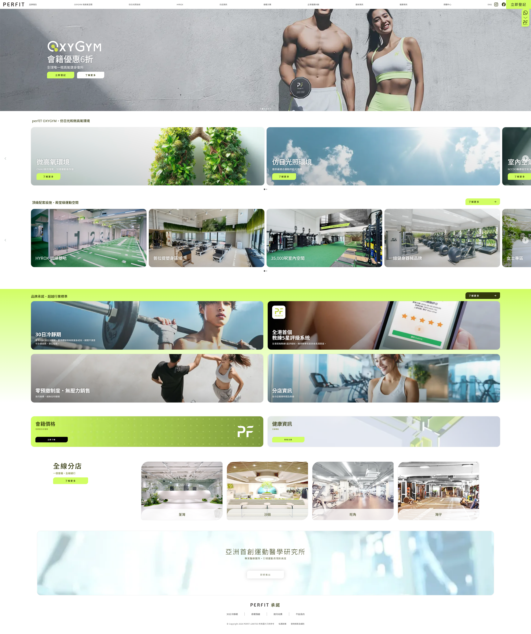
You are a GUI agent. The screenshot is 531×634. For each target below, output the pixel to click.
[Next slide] (525, 158)
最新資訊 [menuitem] (359, 4)
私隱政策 (282, 623)
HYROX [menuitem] (180, 4)
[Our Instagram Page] (496, 4)
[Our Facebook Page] (504, 4)
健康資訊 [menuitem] (403, 4)
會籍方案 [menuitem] (267, 4)
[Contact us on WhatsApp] (525, 18)
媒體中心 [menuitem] (447, 4)
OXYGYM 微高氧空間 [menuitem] (83, 4)
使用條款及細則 (297, 623)
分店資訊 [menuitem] (223, 4)
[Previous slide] (5, 158)
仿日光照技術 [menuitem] (134, 4)
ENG (490, 4)
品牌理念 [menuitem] (33, 4)
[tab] (260, 108)
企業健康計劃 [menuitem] (313, 4)
